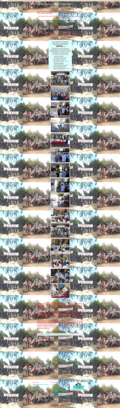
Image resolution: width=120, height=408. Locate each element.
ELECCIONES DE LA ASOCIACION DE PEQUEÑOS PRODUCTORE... (60, 394)
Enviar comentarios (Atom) (50, 366)
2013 (54, 384)
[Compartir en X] (72, 334)
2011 (54, 400)
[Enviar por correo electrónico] (70, 334)
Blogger (68, 405)
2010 (54, 402)
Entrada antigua (79, 364)
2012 (54, 386)
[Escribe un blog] (71, 334)
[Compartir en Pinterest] (73, 334)
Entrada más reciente (42, 364)
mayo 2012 (56, 398)
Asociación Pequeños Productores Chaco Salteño (51, 4)
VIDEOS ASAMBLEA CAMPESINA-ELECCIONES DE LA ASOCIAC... (61, 390)
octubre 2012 (57, 388)
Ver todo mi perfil (36, 388)
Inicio (61, 364)
